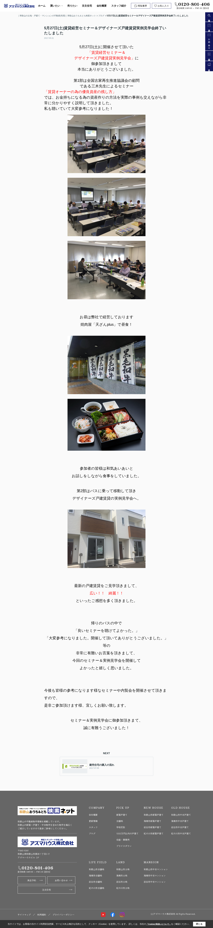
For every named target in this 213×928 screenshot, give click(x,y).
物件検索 (209, 19)
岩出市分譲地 (95, 881)
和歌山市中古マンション (156, 869)
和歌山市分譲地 (96, 869)
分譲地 (119, 821)
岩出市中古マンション (155, 881)
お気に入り (163, 6)
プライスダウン (124, 845)
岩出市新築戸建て (152, 827)
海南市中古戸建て (180, 821)
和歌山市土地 (122, 869)
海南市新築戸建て (152, 821)
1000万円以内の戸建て (127, 833)
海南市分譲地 (95, 875)
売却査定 (209, 58)
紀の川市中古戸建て (181, 833)
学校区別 (120, 827)
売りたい (72, 5)
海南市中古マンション (155, 875)
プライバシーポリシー (63, 914)
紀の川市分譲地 (96, 888)
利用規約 (41, 914)
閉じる (199, 924)
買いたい (55, 5)
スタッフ (93, 827)
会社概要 (102, 5)
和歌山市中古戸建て (181, 814)
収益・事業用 (122, 839)
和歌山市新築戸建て (153, 814)
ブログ (92, 833)
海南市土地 (121, 875)
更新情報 (93, 821)
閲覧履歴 (142, 6)
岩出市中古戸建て (180, 827)
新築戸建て (121, 814)
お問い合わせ (61, 880)
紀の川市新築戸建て (153, 833)
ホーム (42, 5)
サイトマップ (24, 914)
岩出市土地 (121, 881)
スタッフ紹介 (118, 5)
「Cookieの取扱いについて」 (158, 924)
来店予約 (31, 880)
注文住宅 (87, 5)
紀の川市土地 (122, 888)
